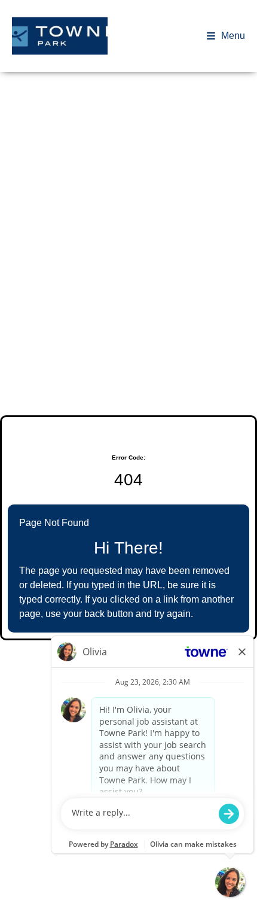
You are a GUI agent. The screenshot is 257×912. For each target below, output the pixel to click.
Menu (233, 36)
